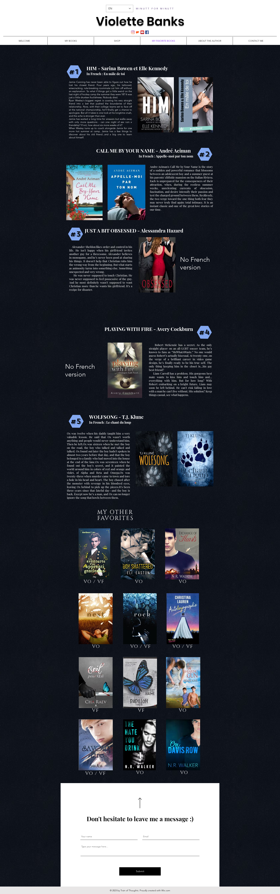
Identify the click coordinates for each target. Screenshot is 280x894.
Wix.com (165, 890)
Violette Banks (140, 21)
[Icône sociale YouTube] (142, 32)
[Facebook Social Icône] (147, 32)
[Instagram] (133, 32)
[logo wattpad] (137, 32)
